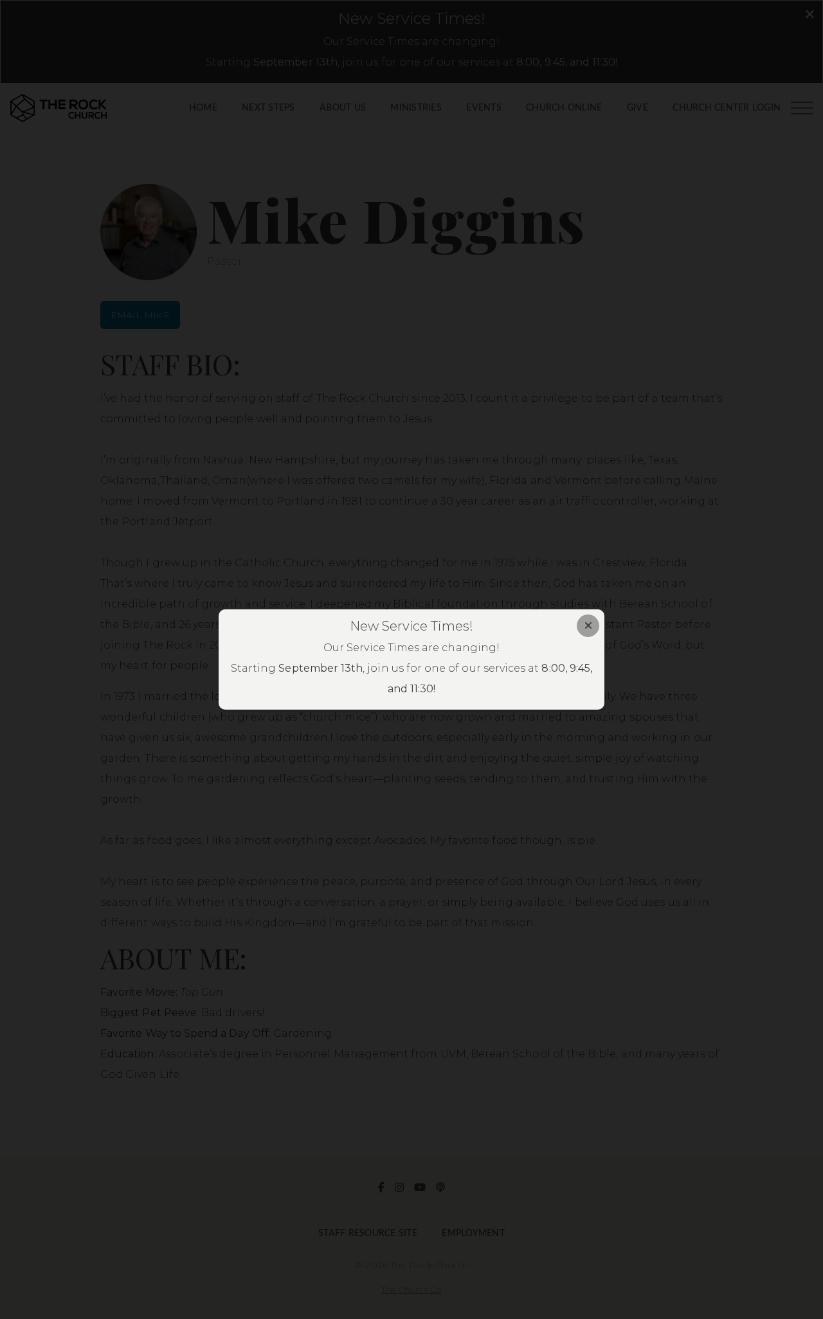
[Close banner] (588, 626)
